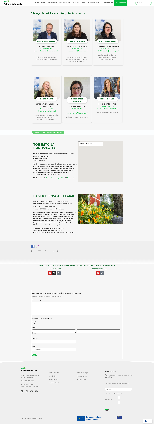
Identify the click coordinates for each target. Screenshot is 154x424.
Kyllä (35, 321)
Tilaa (107, 409)
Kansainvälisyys (82, 373)
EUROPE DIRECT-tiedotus (110, 399)
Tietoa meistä (54, 373)
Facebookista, (50, 178)
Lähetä (34, 355)
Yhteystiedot (81, 379)
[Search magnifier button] (150, 3)
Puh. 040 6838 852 (77, 49)
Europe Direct (82, 376)
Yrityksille (52, 376)
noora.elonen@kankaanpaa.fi (107, 108)
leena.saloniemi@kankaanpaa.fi (77, 51)
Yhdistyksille (53, 379)
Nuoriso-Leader (54, 383)
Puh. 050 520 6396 (46, 109)
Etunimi (34, 333)
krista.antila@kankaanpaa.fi (46, 111)
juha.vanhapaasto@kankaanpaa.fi (46, 51)
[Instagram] (54, 273)
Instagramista (59, 178)
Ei (34, 323)
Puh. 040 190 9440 (77, 109)
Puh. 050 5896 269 (46, 49)
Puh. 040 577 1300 (107, 106)
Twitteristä (70, 178)
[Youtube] (50, 273)
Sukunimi (79, 333)
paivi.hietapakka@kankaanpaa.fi (108, 51)
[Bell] (59, 273)
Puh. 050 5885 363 (107, 49)
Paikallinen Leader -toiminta (111, 405)
